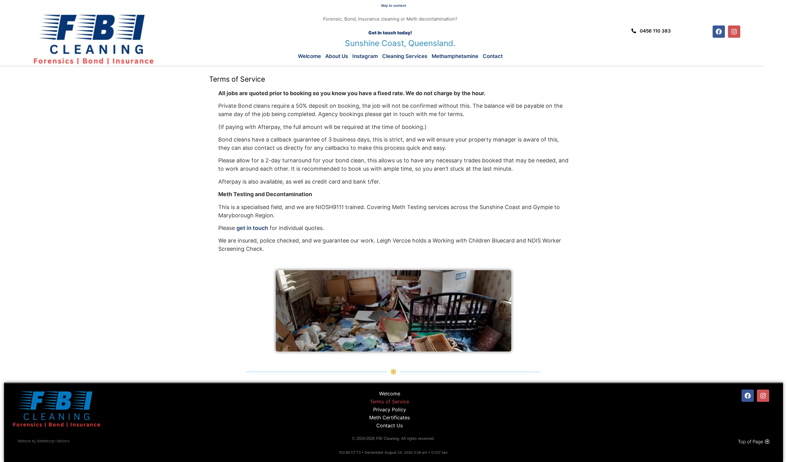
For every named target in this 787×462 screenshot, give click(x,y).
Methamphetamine (455, 56)
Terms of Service (389, 401)
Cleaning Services (404, 56)
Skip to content (393, 5)
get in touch (252, 228)
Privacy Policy (389, 409)
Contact (493, 56)
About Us (336, 56)
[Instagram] (734, 31)
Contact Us (389, 425)
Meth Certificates (389, 417)
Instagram (365, 56)
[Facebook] (719, 31)
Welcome (309, 56)
